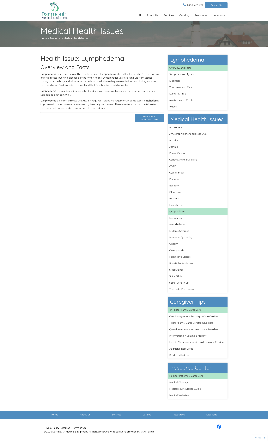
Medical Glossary (178, 382)
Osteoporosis (176, 250)
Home (43, 38)
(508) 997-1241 (195, 5)
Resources (200, 15)
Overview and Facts (180, 68)
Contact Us (216, 5)
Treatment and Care (180, 87)
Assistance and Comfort (182, 100)
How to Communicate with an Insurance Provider (197, 342)
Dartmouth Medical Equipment (70, 431)
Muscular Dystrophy (180, 237)
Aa (255, 437)
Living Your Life (177, 93)
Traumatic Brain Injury (181, 289)
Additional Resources (181, 348)
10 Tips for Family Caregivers (185, 310)
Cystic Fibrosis (176, 172)
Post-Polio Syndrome (181, 263)
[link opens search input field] (140, 15)
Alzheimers (175, 127)
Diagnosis (174, 81)
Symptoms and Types (181, 74)
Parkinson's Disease (180, 257)
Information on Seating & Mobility (187, 336)
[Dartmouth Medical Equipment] (54, 10)
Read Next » (149, 117)
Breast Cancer (177, 153)
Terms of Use (79, 428)
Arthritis (173, 140)
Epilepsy (174, 185)
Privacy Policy (51, 428)
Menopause (176, 218)
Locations (219, 15)
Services (169, 15)
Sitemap (65, 428)
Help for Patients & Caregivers (186, 376)
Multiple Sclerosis (179, 231)
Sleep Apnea (176, 270)
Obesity (173, 244)
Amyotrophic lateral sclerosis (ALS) (188, 134)
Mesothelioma (177, 224)
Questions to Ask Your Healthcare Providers (193, 329)
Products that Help (180, 355)
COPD (172, 166)
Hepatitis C (175, 198)
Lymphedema (177, 211)
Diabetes (174, 179)
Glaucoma (175, 192)
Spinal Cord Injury (179, 282)
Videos (173, 106)
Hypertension (177, 205)
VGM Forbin (147, 431)
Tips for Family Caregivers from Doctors (191, 323)
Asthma (173, 147)
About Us (152, 15)
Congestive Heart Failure (183, 159)
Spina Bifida (175, 276)
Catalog (184, 15)
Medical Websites (179, 395)
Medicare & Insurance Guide (185, 389)
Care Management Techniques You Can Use (193, 316)
